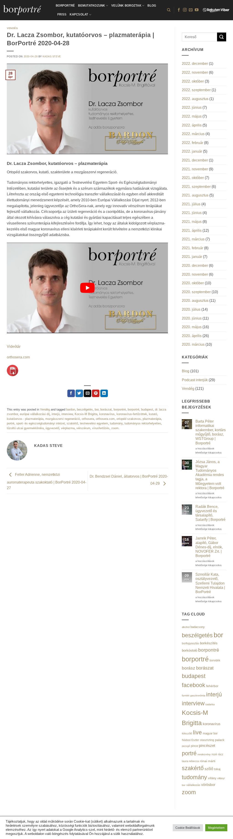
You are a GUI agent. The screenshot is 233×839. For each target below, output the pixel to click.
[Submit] (221, 37)
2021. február (192, 248)
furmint (185, 695)
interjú (56, 414)
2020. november (195, 274)
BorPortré (65, 5)
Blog (151, 5)
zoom (115, 428)
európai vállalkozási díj (35, 414)
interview (67, 414)
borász (188, 668)
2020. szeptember (196, 292)
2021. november (195, 169)
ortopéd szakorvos (128, 419)
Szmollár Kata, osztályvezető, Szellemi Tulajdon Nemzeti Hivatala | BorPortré (210, 583)
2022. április (192, 125)
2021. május (192, 222)
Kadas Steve (52, 56)
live (197, 732)
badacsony (197, 627)
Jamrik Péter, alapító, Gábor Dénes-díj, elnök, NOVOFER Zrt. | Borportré (209, 547)
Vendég (12, 28)
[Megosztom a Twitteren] (79, 393)
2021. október (193, 178)
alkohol (186, 627)
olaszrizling (207, 740)
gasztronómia (197, 695)
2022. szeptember (196, 90)
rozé (214, 754)
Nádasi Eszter (190, 739)
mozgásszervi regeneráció (62, 419)
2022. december (195, 64)
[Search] (168, 10)
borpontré (120, 409)
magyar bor (210, 733)
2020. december (195, 265)
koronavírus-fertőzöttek (131, 414)
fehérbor (212, 686)
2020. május (192, 327)
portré (10, 423)
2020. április (192, 336)
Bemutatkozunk (91, 5)
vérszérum (83, 428)
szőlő (209, 769)
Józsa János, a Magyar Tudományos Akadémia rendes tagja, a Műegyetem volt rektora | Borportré (209, 475)
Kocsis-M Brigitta (86, 414)
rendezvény (204, 754)
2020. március (193, 344)
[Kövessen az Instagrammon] (185, 10)
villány (212, 778)
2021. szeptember (196, 187)
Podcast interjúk (195, 380)
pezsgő (186, 746)
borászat (106, 409)
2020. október (193, 283)
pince (194, 746)
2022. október (193, 81)
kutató (153, 414)
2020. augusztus (195, 300)
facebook (193, 685)
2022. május (192, 116)
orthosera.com (18, 357)
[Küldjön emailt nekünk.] (190, 10)
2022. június (192, 107)
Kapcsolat (79, 14)
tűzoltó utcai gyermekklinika (25, 428)
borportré (133, 409)
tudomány (116, 423)
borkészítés (209, 643)
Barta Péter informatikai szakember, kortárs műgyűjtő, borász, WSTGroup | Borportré (210, 432)
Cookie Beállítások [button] (187, 827)
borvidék (215, 660)
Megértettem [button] (216, 827)
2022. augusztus (195, 99)
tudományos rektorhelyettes (142, 423)
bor (97, 409)
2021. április (192, 230)
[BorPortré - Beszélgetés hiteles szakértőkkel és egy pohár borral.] (26, 10)
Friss (61, 14)
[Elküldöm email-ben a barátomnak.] (87, 393)
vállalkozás (193, 785)
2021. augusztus (195, 195)
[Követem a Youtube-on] (196, 10)
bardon (70, 409)
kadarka (210, 704)
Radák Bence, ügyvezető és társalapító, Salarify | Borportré (210, 513)
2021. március (193, 239)
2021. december (195, 160)
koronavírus (107, 414)
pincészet (207, 745)
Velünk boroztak (126, 5)
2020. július (191, 309)
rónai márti (207, 761)
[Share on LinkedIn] (104, 393)
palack (219, 740)
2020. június (192, 318)
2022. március (193, 134)
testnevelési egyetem (94, 423)
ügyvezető (52, 428)
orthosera (88, 419)
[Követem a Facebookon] (179, 10)
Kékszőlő (187, 733)
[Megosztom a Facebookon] (71, 393)
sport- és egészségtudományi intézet (40, 423)
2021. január (192, 257)
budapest (147, 409)
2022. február (192, 143)
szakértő (72, 423)
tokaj (217, 769)
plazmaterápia (152, 419)
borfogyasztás (190, 643)
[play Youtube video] (87, 288)
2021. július (191, 204)
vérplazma (68, 428)
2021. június (192, 213)
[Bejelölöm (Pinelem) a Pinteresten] (95, 393)
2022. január (192, 151)
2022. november (195, 72)
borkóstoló (189, 650)
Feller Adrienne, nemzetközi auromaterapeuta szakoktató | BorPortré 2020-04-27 (46, 481)
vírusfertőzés (100, 428)
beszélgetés (85, 409)
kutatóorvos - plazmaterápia (25, 419)
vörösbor (208, 785)
